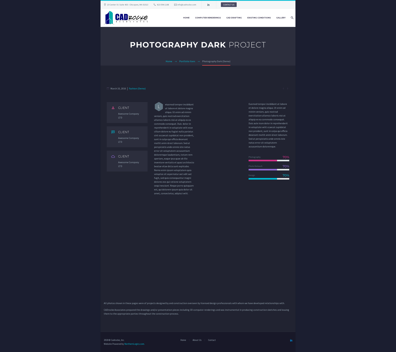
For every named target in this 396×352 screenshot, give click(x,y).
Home (186, 18)
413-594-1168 (163, 4)
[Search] (292, 17)
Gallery (281, 18)
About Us (197, 340)
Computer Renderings (208, 18)
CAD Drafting (234, 18)
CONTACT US (229, 4)
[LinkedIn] (208, 4)
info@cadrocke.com (186, 4)
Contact (212, 340)
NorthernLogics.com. (134, 343)
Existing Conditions (259, 18)
